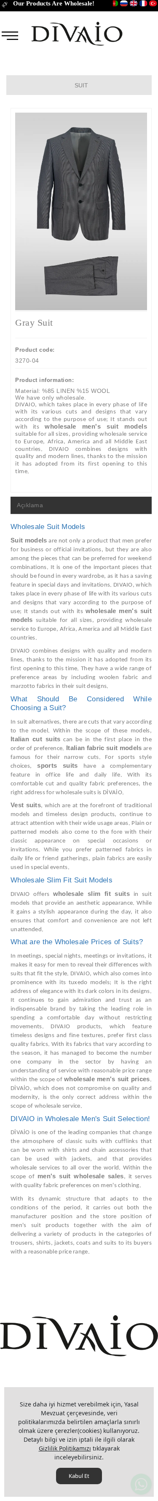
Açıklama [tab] (30, 505)
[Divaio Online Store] (76, 33)
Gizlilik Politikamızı (65, 1448)
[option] (81, 211)
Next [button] (133, 215)
